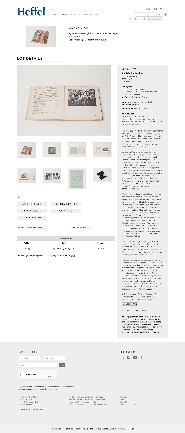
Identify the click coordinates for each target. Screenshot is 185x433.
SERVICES (75, 15)
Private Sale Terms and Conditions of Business (87, 399)
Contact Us (124, 402)
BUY (50, 15)
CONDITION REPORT (32, 218)
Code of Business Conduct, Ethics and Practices (88, 404)
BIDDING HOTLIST (66, 211)
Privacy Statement (26, 404)
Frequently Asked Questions (30, 397)
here (122, 429)
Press (122, 399)
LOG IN (148, 9)
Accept (131, 429)
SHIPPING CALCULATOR (32, 211)
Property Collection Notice (29, 402)
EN (155, 9)
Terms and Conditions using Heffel (83, 402)
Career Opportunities (128, 404)
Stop (135, 304)
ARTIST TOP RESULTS (32, 204)
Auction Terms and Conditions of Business (86, 397)
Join (62, 365)
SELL (56, 15)
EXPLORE (65, 15)
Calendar (123, 397)
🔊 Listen (127, 304)
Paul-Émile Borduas (132, 73)
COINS (97, 15)
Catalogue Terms (26, 399)
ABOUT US (87, 15)
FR (161, 9)
